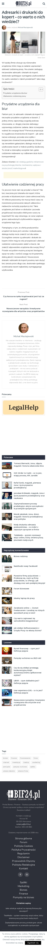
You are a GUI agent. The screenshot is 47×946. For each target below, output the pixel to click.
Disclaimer (23, 857)
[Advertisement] (24, 175)
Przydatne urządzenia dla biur (15, 93)
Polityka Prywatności (24, 849)
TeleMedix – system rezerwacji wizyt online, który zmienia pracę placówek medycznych (28, 537)
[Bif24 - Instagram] (26, 874)
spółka (32, 767)
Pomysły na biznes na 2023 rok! (27, 658)
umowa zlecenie (9, 771)
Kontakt (23, 868)
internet (6, 762)
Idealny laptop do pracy (24, 598)
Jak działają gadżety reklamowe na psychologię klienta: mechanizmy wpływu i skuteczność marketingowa (23, 165)
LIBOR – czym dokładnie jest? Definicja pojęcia (26, 681)
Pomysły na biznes (23, 897)
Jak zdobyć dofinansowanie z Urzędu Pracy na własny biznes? (28, 629)
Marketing (23, 886)
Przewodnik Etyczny (23, 861)
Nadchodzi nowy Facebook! (26, 566)
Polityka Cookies (23, 846)
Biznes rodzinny (21, 556)
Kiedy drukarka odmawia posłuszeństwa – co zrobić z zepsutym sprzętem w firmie (26, 527)
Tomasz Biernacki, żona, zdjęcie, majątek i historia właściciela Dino (29, 464)
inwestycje (16, 762)
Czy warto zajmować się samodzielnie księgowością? (26, 619)
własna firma (23, 771)
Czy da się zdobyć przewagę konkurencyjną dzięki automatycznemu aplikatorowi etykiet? (27, 671)
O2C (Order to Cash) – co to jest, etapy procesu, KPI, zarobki (28, 474)
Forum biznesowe (21, 588)
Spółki (23, 882)
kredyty (26, 762)
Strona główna (23, 838)
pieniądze (6, 767)
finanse (14, 758)
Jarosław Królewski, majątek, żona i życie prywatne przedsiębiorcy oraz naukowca (29, 495)
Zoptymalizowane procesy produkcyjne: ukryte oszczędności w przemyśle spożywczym (28, 506)
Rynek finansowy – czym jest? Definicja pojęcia (27, 649)
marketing (36, 762)
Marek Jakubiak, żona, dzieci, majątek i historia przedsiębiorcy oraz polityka (28, 516)
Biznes (23, 890)
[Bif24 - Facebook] (20, 874)
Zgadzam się (33, 943)
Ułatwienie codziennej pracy (14, 96)
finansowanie (25, 758)
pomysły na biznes (20, 767)
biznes (5, 758)
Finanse (23, 893)
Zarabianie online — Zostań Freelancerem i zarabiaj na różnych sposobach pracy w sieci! (29, 610)
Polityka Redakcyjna (23, 864)
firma (36, 758)
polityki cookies (35, 939)
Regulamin (23, 853)
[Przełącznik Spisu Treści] (39, 89)
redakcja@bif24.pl (23, 824)
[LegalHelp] (23, 407)
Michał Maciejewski (25, 27)
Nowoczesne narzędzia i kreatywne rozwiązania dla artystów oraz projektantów (29, 702)
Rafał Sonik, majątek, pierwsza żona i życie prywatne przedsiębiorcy (27, 485)
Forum (23, 842)
